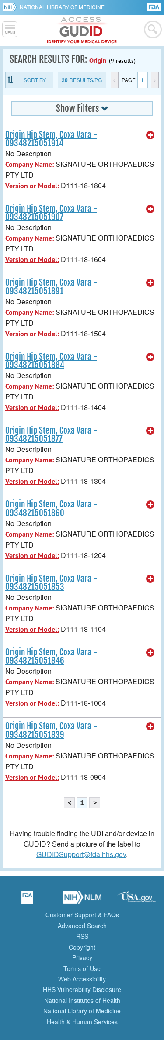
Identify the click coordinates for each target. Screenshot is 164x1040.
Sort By (35, 79)
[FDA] (154, 6)
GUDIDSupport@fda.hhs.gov (81, 854)
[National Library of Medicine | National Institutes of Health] (82, 900)
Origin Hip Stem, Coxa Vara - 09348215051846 (51, 656)
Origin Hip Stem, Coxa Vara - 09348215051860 (51, 508)
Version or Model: (32, 185)
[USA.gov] (137, 900)
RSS (82, 936)
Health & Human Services (82, 1021)
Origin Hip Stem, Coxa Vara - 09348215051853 (51, 582)
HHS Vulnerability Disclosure (82, 989)
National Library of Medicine (62, 6)
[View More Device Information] (150, 135)
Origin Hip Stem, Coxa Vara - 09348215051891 (51, 286)
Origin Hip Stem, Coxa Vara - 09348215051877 (51, 434)
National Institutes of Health (82, 1000)
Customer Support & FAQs (82, 914)
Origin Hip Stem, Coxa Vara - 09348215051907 (51, 212)
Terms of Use (82, 968)
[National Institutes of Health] (11, 7)
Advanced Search (82, 925)
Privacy (82, 957)
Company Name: (29, 164)
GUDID (82, 30)
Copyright (82, 947)
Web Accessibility (82, 979)
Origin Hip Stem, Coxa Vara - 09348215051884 (51, 360)
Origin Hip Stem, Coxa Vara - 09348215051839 (51, 730)
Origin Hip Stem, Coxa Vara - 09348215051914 (51, 139)
